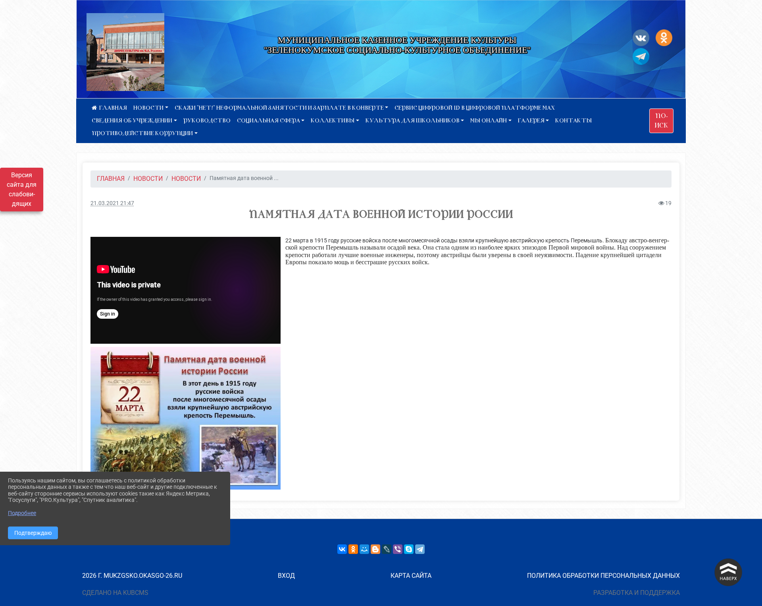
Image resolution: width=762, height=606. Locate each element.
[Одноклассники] (353, 549)
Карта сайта (411, 575)
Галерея (531, 121)
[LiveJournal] (386, 549)
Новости (186, 178)
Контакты (573, 121)
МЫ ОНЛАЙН (488, 121)
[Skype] (409, 549)
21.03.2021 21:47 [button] (112, 203)
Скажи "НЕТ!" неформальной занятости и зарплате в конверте (279, 108)
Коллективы (332, 121)
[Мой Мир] (364, 549)
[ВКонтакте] (342, 549)
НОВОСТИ (148, 108)
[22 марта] (185, 418)
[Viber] (397, 549)
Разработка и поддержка (636, 592)
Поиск (661, 121)
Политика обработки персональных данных (603, 575)
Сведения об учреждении (132, 121)
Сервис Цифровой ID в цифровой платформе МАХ (474, 108)
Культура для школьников (413, 121)
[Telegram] (420, 549)
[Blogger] (375, 549)
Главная (111, 178)
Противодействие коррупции (142, 133)
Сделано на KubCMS (115, 592)
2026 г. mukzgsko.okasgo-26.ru (132, 575)
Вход (286, 575)
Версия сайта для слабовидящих (22, 189)
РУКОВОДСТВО (207, 121)
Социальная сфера (268, 121)
